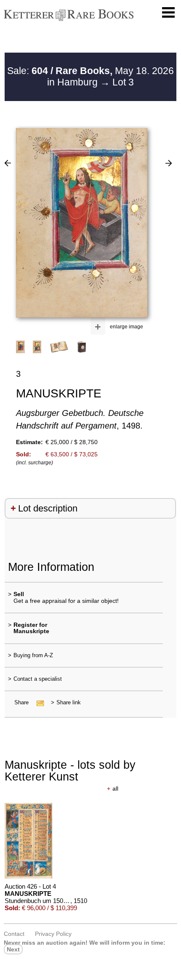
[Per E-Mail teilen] (37, 702)
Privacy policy (53, 933)
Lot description (47, 508)
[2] (8, 163)
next (13, 949)
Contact (14, 933)
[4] (168, 163)
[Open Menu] (168, 12)
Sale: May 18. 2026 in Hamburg (90, 76)
